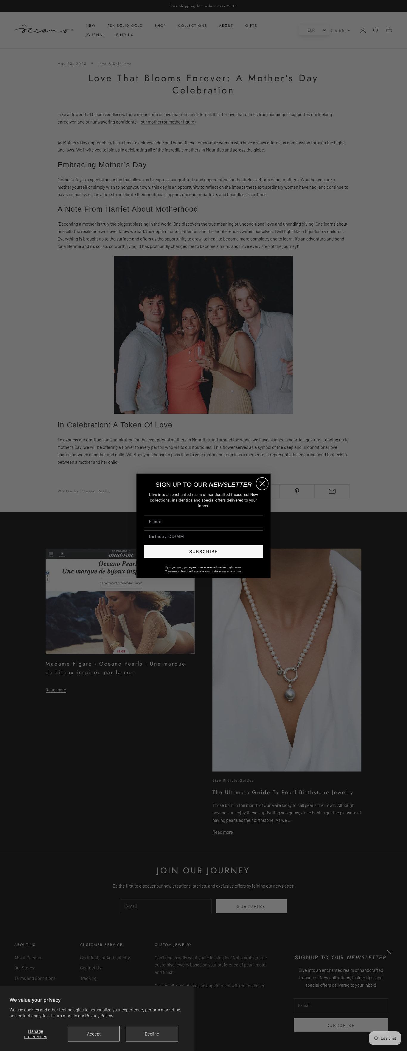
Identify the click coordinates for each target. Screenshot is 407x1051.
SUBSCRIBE (203, 551)
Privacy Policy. (99, 1015)
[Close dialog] (262, 483)
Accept (94, 1033)
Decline (152, 1033)
